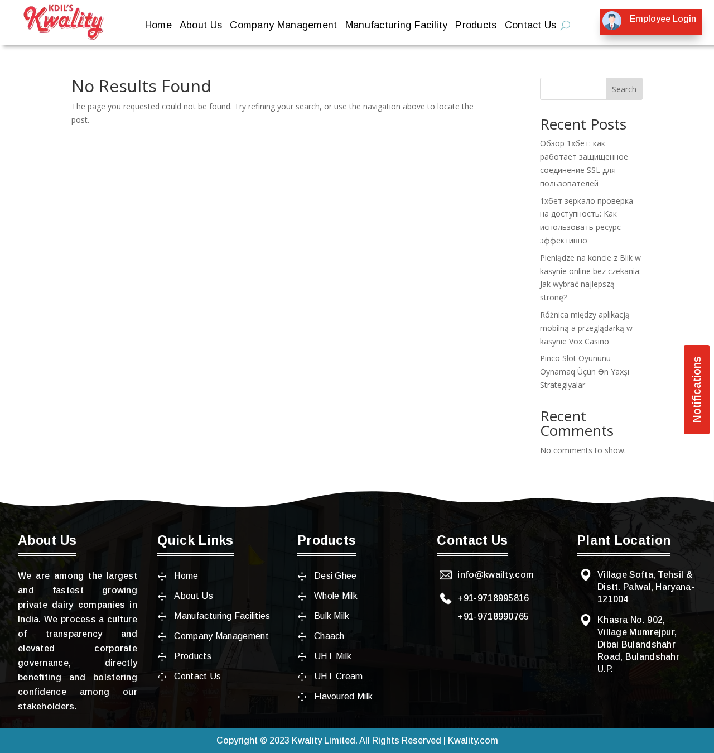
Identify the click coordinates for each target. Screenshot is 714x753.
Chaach (329, 636)
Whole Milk (336, 596)
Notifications (697, 389)
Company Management (283, 26)
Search (624, 89)
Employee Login (663, 18)
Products (475, 26)
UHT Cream (338, 676)
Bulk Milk (332, 616)
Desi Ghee (335, 576)
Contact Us (531, 26)
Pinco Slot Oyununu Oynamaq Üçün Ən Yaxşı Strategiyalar (584, 371)
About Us (201, 26)
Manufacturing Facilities (222, 616)
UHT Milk (332, 656)
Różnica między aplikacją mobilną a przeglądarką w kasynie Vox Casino (586, 328)
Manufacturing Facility (396, 26)
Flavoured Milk (343, 696)
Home (158, 26)
